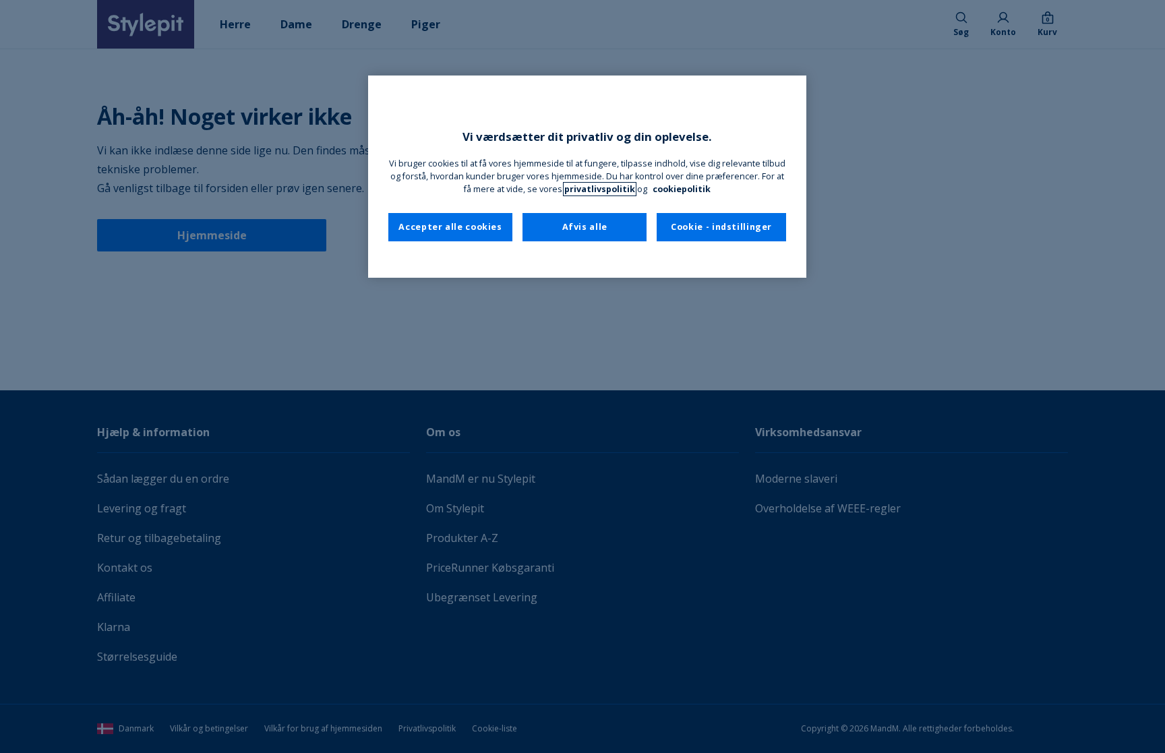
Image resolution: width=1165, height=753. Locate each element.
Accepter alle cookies (450, 227)
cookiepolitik (682, 189)
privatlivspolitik (599, 189)
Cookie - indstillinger (721, 227)
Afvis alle (584, 227)
